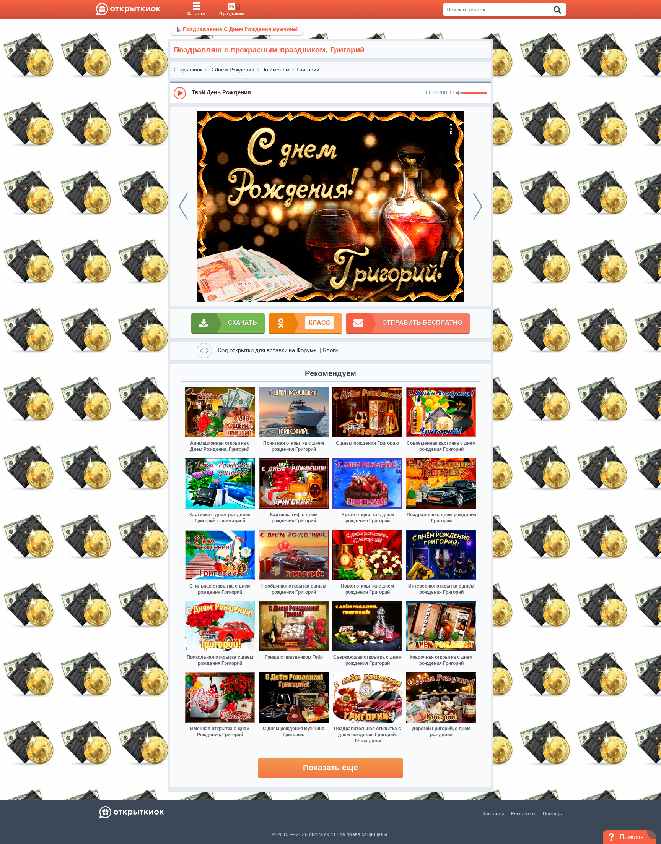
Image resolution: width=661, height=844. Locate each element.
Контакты (493, 813)
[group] (330, 93)
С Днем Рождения (231, 69)
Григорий (307, 69)
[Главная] (128, 9)
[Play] (180, 93)
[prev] (183, 206)
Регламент (523, 813)
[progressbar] (474, 93)
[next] (477, 206)
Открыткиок (188, 69)
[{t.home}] (132, 812)
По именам (275, 69)
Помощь (552, 813)
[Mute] (458, 93)
